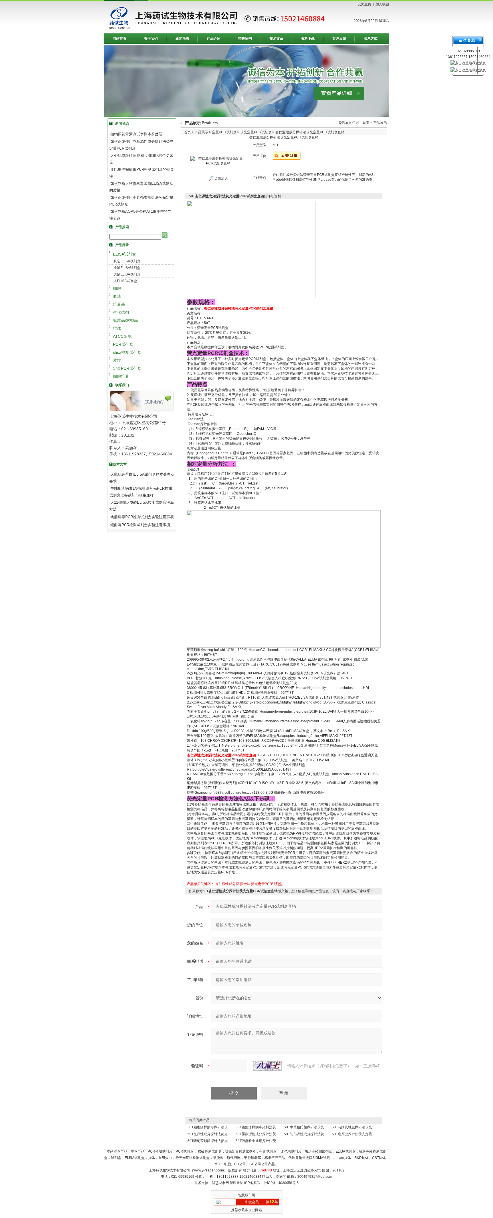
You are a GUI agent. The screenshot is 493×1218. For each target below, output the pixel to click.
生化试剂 (121, 312)
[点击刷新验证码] (267, 1066)
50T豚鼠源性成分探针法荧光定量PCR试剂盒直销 (273, 1134)
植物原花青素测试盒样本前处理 (136, 134)
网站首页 (119, 39)
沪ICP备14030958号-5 (281, 1183)
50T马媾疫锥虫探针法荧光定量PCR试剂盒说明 (367, 1127)
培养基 (119, 304)
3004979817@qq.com (314, 1177)
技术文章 (276, 39)
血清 (117, 296)
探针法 (245, 884)
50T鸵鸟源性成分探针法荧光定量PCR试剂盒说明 (321, 1134)
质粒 (117, 360)
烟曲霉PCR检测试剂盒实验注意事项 (140, 525)
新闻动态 (182, 39)
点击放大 (220, 178)
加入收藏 (382, 4)
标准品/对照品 (125, 320)
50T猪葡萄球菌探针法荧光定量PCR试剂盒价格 (223, 1141)
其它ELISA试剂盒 (127, 261)
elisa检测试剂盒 (127, 352)
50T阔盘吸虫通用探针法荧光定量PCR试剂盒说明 (273, 1141)
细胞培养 (121, 376)
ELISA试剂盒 (124, 254)
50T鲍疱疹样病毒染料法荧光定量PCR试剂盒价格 (273, 1127)
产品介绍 (214, 39)
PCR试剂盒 (123, 344)
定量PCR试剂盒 (127, 368)
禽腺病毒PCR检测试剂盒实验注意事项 (142, 517)
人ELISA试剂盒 (125, 281)
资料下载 (308, 39)
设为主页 (364, 4)
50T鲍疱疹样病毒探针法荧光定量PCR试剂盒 (221, 1127)
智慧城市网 (246, 1195)
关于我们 (151, 39)
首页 (366, 123)
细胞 (117, 288)
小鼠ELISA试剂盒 (127, 268)
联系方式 (370, 39)
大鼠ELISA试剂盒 (127, 274)
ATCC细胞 (122, 336)
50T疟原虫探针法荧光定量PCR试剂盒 (361, 1134)
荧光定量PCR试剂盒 (256, 132)
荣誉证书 (245, 39)
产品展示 (201, 132)
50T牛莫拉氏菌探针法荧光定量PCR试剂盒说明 (319, 1127)
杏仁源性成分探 (227, 884)
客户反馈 (339, 39)
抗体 (117, 328)
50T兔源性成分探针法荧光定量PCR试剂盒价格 (223, 1134)
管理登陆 (236, 1183)
